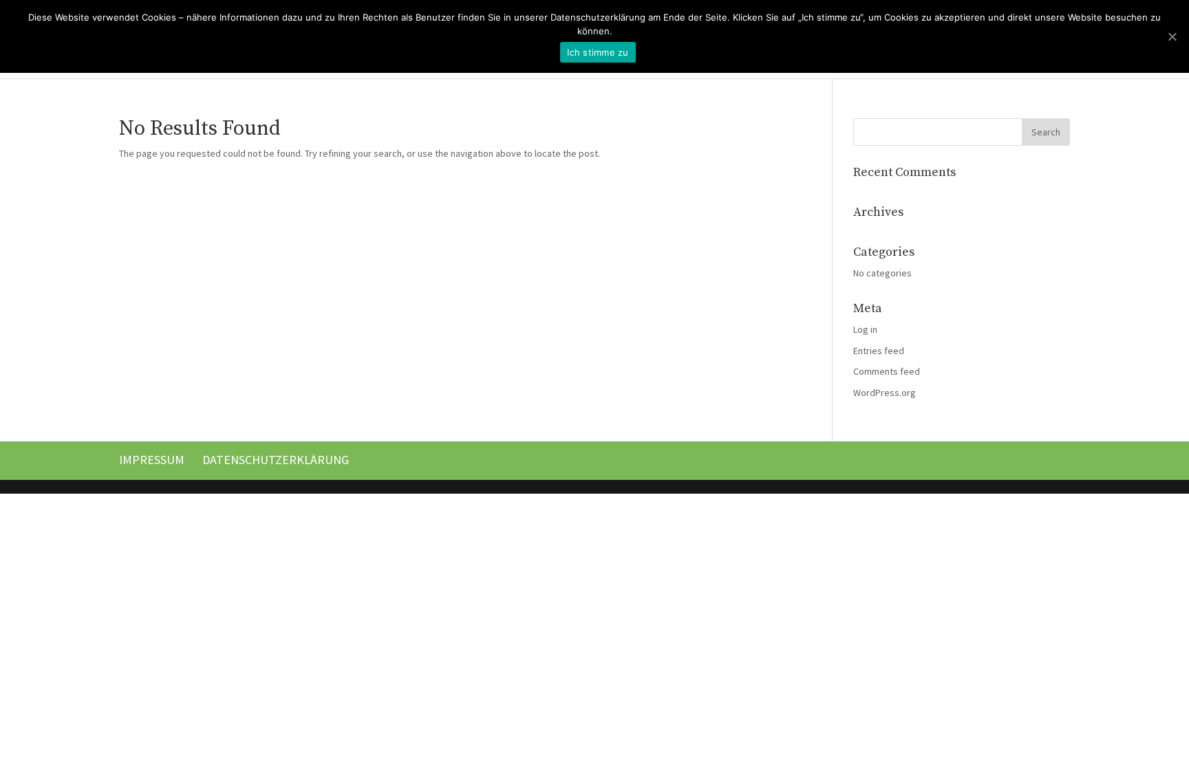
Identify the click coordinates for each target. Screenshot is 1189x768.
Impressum (151, 460)
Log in (865, 329)
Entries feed (878, 350)
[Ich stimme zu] (1172, 36)
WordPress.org (884, 392)
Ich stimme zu (597, 52)
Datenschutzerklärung (275, 460)
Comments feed (886, 371)
